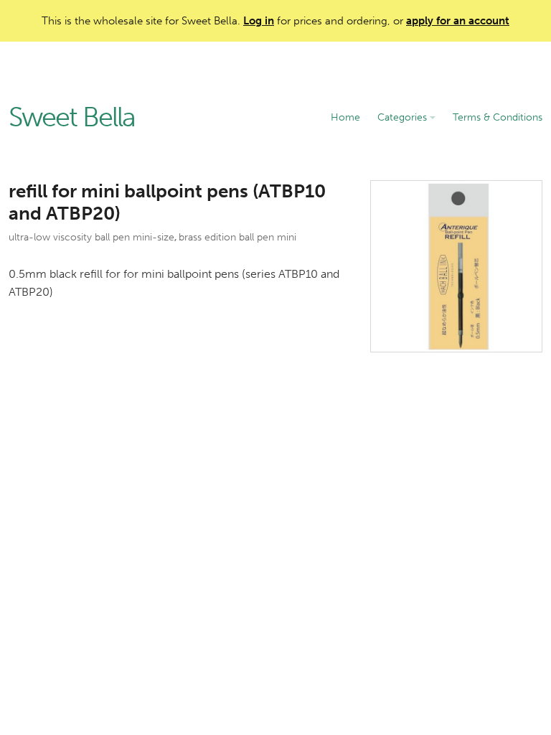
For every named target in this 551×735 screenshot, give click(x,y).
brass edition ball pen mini (237, 237)
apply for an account (457, 20)
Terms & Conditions (497, 117)
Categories (403, 117)
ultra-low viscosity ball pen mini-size (91, 237)
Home (345, 117)
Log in (258, 20)
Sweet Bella (72, 118)
